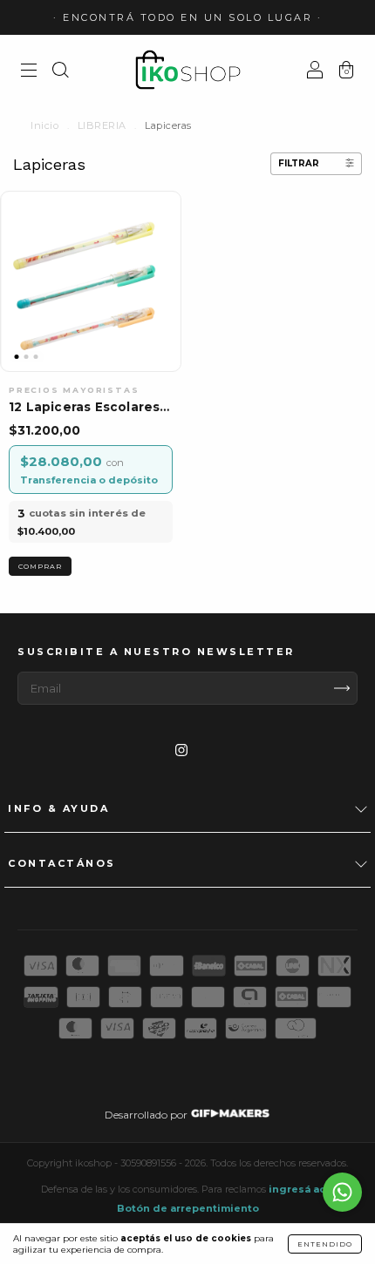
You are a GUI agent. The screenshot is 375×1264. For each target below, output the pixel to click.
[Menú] (29, 71)
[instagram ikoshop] (181, 750)
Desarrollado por (147, 1114)
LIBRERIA (102, 125)
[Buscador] (60, 71)
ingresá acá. (301, 1189)
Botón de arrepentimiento (188, 1208)
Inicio (44, 125)
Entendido (324, 1244)
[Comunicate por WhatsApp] (342, 1192)
